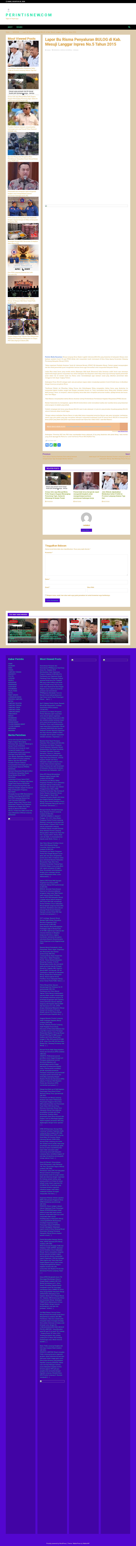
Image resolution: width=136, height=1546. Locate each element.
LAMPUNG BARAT (14, 711)
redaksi (48, 50)
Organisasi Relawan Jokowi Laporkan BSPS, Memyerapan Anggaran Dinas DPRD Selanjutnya (52, 1200)
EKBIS (10, 668)
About (10, 27)
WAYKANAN (12, 728)
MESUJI (63, 50)
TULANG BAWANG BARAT (16, 724)
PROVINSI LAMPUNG (15, 699)
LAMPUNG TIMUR (14, 707)
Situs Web (90, 587)
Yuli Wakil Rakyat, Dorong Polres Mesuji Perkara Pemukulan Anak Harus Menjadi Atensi (52, 1314)
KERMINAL (13, 628)
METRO (10, 701)
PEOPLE (11, 680)
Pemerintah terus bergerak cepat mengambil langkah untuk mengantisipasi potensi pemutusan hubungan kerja (22, 193)
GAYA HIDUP (12, 686)
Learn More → (86, 530)
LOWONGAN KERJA (14, 697)
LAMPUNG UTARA (14, 709)
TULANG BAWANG (14, 726)
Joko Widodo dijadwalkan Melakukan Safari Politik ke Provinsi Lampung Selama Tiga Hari (113, 495)
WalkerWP (86, 1543)
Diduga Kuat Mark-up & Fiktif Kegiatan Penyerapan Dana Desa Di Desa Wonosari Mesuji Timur (52, 1091)
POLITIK (11, 676)
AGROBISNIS (12, 689)
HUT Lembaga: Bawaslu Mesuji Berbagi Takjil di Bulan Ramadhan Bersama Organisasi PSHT (50, 920)
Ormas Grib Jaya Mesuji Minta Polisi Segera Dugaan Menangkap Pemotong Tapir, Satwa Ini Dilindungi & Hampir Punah (22, 99)
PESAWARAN (12, 718)
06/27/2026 (78, 501)
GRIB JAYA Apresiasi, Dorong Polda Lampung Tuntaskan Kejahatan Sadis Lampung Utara (52, 1131)
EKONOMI (11, 666)
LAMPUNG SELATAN (15, 703)
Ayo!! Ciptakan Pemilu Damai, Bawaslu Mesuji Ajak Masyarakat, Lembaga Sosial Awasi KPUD (52, 705)
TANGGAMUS (12, 714)
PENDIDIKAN (12, 684)
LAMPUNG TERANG (14, 672)
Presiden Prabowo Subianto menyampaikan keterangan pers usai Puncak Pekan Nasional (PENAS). (22, 129)
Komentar (49, 552)
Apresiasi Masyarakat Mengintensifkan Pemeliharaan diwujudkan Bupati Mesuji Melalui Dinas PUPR (23, 159)
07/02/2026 (49, 501)
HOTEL (10, 693)
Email (47, 587)
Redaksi (19, 27)
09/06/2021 (56, 50)
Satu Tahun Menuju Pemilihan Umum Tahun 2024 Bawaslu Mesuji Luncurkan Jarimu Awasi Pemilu (51, 845)
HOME (10, 663)
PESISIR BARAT (13, 722)
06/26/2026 (106, 641)
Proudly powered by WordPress (56, 1543)
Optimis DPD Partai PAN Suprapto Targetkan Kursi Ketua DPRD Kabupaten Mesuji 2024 (50, 883)
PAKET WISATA (13, 695)
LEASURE (11, 678)
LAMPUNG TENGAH (14, 705)
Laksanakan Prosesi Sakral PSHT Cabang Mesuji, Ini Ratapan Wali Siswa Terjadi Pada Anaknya (21, 301)
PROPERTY (12, 674)
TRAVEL (11, 670)
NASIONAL (69, 50)
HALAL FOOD (12, 691)
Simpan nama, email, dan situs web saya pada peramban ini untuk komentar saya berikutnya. (78, 595)
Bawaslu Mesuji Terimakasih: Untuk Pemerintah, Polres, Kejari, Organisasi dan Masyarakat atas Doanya (52, 949)
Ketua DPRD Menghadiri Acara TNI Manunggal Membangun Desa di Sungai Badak (51, 1279)
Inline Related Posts (123, 431)
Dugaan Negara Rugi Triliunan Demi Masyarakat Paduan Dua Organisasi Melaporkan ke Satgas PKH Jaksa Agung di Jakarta (23, 338)
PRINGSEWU (12, 720)
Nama (47, 579)
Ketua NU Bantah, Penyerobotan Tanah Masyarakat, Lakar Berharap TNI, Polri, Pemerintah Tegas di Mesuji (52, 1164)
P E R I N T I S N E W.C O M (29, 15)
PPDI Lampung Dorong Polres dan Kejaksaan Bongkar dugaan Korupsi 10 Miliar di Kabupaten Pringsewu (23, 220)
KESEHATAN (12, 682)
